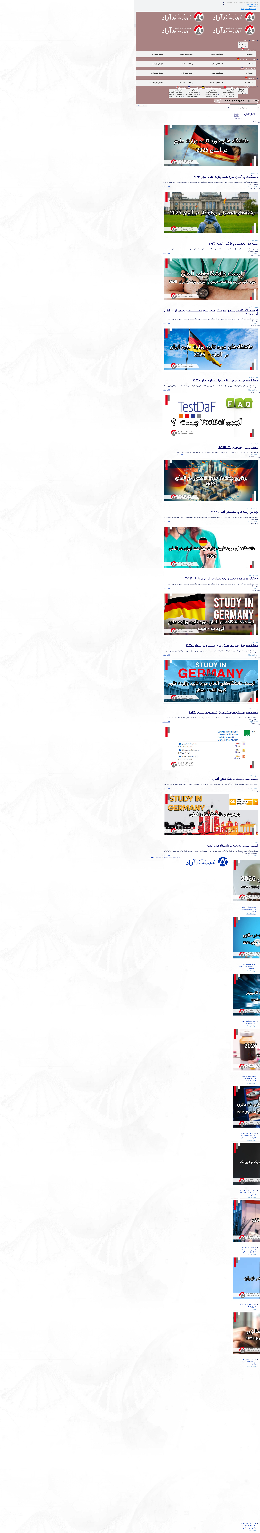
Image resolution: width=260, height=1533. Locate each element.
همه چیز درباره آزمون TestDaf (238, 447)
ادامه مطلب (166, 186)
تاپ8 (152, 857)
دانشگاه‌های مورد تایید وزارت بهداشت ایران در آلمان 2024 (221, 578)
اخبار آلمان (237, 118)
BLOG (236, 116)
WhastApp (141, 105)
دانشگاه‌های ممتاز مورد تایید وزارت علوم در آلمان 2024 (223, 712)
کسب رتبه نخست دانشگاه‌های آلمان (235, 779)
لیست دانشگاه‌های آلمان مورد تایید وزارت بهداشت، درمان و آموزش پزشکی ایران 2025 (211, 312)
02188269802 (251, 4)
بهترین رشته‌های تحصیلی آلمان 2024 (234, 511)
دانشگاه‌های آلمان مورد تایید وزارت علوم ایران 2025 (225, 380)
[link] (228, 108)
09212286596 (251, 7)
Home (236, 114)
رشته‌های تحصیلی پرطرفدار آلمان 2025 (233, 243)
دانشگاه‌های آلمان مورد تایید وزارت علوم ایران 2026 (225, 177)
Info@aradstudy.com (248, 9)
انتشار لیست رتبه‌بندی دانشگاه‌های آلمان (232, 845)
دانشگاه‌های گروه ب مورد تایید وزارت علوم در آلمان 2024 (222, 645)
